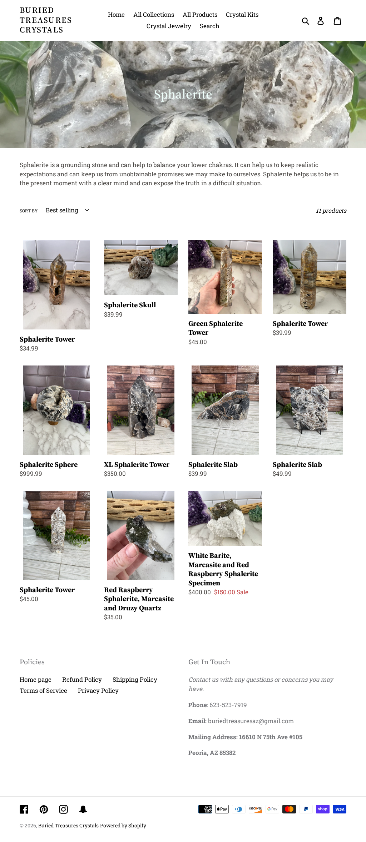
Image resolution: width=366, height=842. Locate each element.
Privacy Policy (98, 690)
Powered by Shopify (123, 825)
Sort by (29, 210)
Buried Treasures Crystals (46, 20)
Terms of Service (43, 690)
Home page (35, 679)
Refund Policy (82, 679)
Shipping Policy (135, 679)
